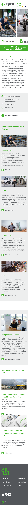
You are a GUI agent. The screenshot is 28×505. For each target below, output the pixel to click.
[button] (2, 502)
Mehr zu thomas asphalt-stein (13, 255)
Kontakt (23, 3)
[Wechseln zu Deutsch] (23, 6)
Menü (20, 6)
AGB (18, 6)
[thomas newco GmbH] (7, 4)
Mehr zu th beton (9, 210)
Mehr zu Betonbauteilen (11, 170)
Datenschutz (22, 482)
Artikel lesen (8, 414)
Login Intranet (7, 485)
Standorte (18, 3)
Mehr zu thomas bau (10, 295)
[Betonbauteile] (8, 41)
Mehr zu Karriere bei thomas (12, 359)
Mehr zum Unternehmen (11, 115)
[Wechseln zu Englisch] (26, 6)
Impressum (21, 478)
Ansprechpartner (20, 3)
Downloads (26, 3)
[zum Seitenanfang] (25, 499)
